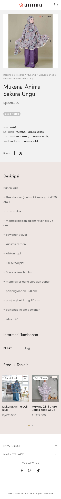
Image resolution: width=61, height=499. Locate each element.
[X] (20, 153)
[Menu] (5, 5)
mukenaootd (30, 141)
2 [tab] (32, 425)
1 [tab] (29, 425)
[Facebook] (14, 153)
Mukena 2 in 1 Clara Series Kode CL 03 (44, 408)
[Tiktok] (38, 471)
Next (50, 40)
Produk (20, 74)
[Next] (54, 393)
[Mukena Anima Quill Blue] (15, 388)
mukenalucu (11, 141)
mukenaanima (19, 136)
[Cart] (56, 5)
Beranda (8, 74)
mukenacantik (39, 136)
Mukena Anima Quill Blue (15, 408)
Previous (10, 40)
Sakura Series (46, 74)
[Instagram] (29, 471)
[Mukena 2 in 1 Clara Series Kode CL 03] (45, 388)
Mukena (31, 74)
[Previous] (7, 393)
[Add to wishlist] (25, 379)
